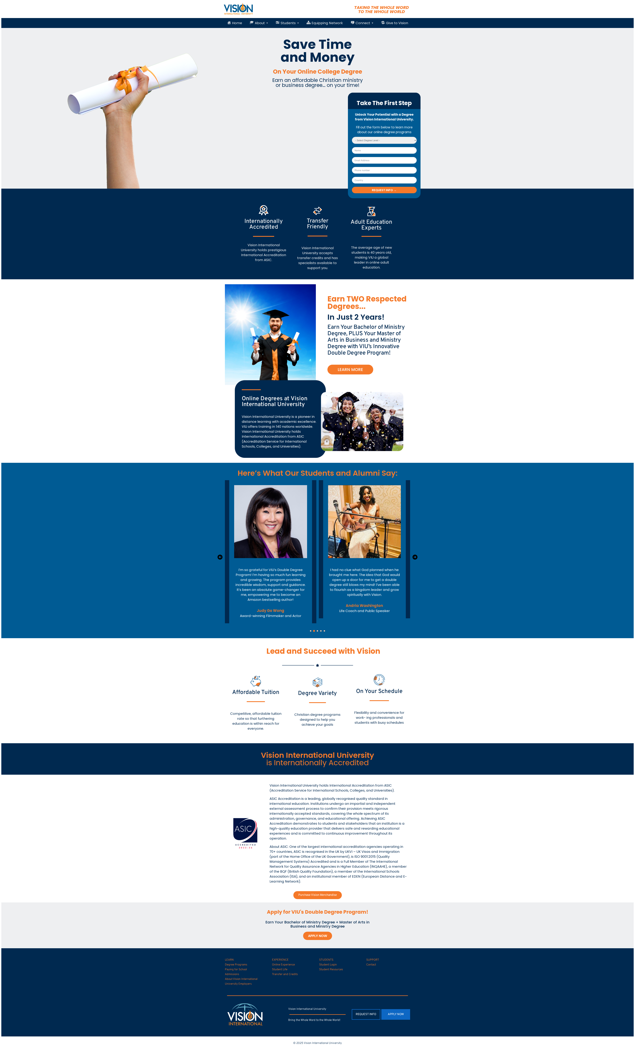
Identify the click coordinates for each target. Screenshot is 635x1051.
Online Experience (283, 965)
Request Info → (384, 190)
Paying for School (236, 969)
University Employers (238, 984)
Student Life (279, 969)
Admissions (232, 974)
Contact (371, 965)
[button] (259, 23)
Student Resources (331, 969)
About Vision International (241, 979)
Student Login (328, 965)
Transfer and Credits (285, 974)
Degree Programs (236, 965)
